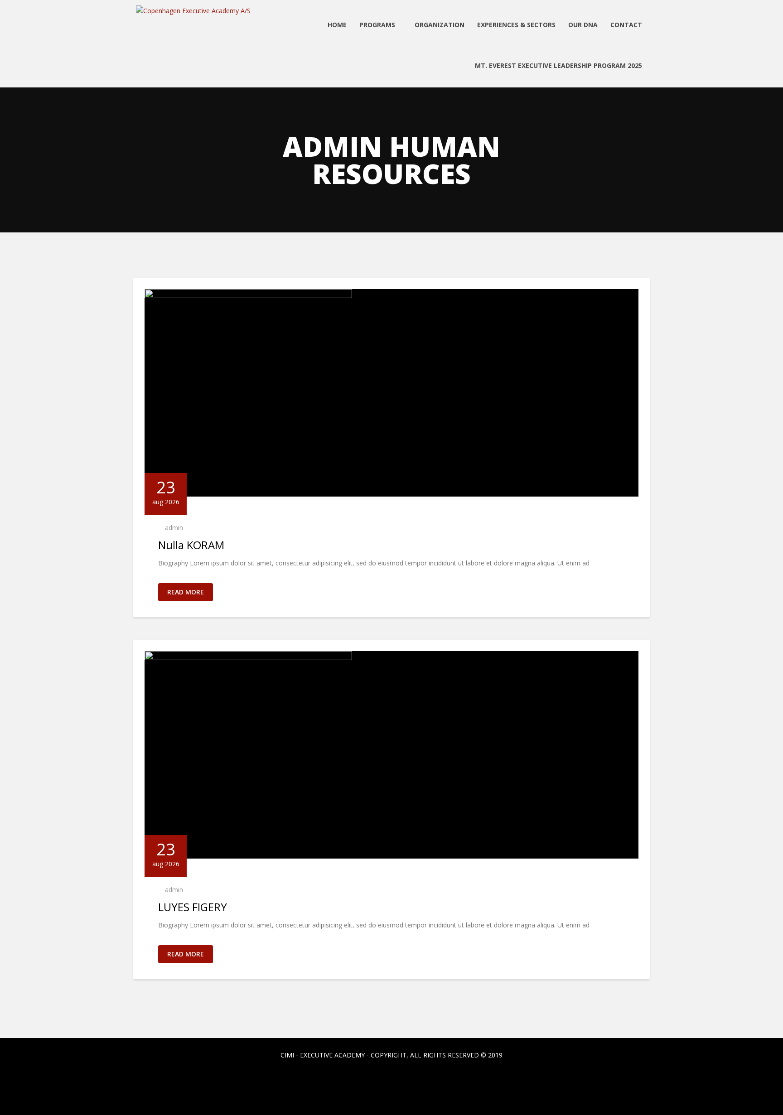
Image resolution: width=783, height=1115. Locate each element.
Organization (439, 24)
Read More (185, 592)
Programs (378, 24)
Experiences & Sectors (516, 24)
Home (337, 24)
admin (174, 527)
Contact (626, 24)
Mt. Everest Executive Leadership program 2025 (558, 65)
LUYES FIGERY (192, 906)
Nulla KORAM (191, 544)
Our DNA (583, 24)
